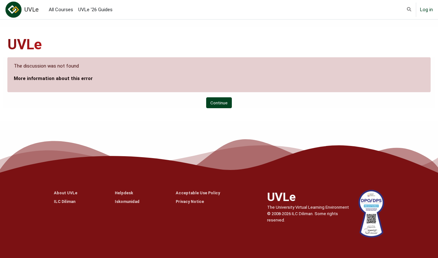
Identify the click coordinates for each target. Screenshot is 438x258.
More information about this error (53, 78)
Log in (426, 9)
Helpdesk (124, 192)
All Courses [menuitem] (61, 9)
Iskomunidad (127, 201)
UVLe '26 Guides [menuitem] (95, 9)
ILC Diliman (64, 201)
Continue (219, 102)
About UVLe (65, 192)
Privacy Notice (190, 201)
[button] (409, 9)
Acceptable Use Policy (198, 192)
